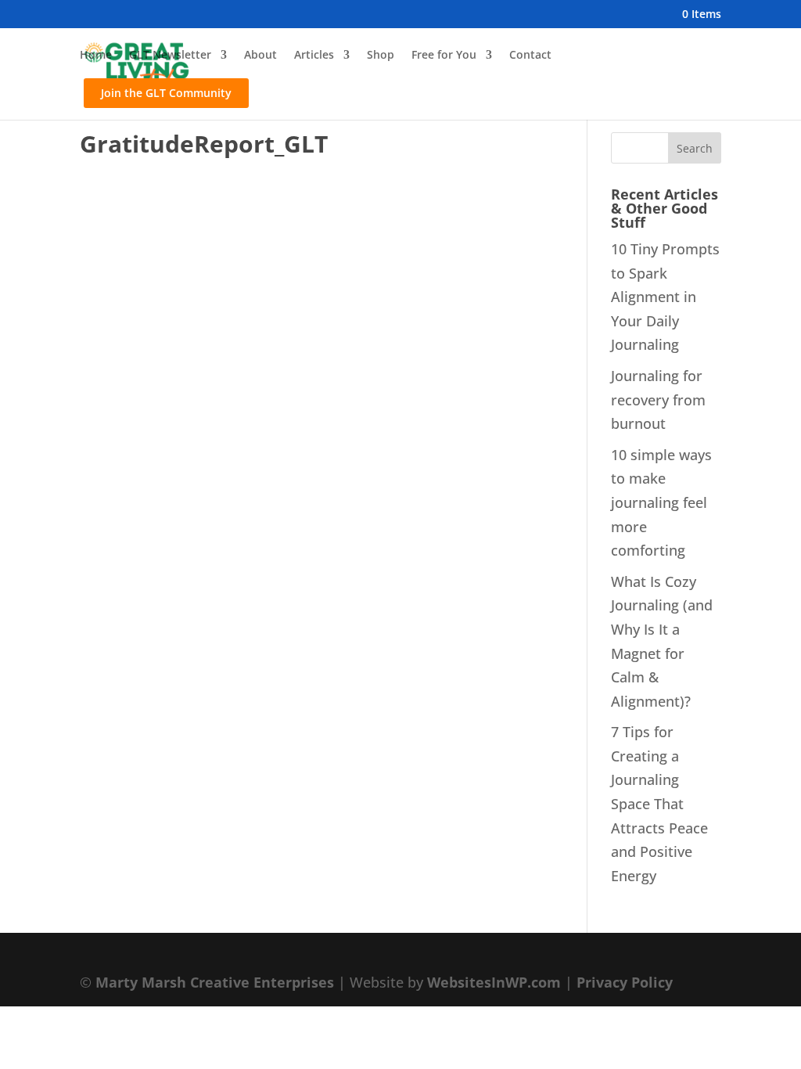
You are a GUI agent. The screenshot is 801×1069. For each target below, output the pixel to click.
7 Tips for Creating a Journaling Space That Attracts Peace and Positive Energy (659, 803)
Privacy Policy (625, 982)
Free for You (443, 55)
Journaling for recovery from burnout (658, 399)
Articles (314, 55)
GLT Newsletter (170, 55)
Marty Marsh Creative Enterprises (214, 982)
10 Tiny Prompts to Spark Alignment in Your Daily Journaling (665, 296)
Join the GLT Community (166, 92)
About (260, 55)
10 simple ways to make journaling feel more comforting (661, 502)
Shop (380, 55)
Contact (530, 55)
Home (96, 55)
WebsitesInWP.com (494, 982)
